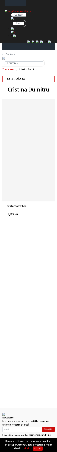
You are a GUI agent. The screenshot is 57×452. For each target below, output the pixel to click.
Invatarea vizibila (16, 206)
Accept (37, 448)
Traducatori (8, 69)
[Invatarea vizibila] (28, 150)
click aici (26, 448)
